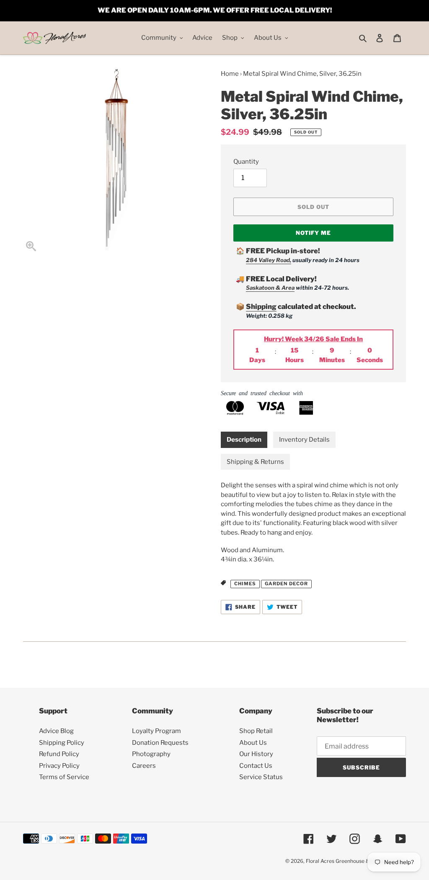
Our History (256, 754)
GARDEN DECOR (286, 584)
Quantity (246, 161)
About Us (253, 742)
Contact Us (255, 765)
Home (230, 73)
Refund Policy (59, 754)
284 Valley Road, (268, 260)
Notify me (313, 232)
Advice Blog (56, 731)
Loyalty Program (156, 731)
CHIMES (245, 584)
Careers (144, 765)
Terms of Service (64, 777)
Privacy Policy (59, 765)
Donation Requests (160, 742)
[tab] (244, 440)
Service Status (261, 777)
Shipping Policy (61, 742)
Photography (151, 754)
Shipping (261, 306)
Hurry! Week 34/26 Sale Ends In (313, 339)
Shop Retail (256, 731)
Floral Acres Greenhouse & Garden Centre (356, 861)
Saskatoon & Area (270, 287)
